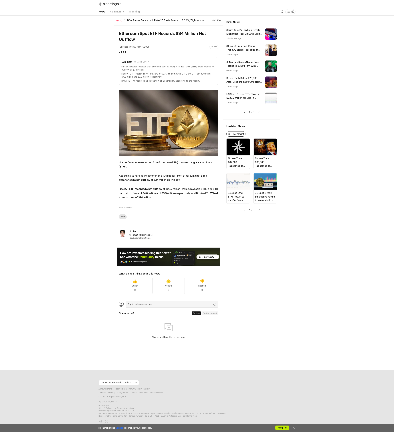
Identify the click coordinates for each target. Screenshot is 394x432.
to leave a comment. (140, 304)
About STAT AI (143, 62)
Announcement (105, 389)
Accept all (282, 428)
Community (117, 11)
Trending (134, 11)
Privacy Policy (122, 393)
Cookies (119, 428)
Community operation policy (138, 389)
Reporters (119, 389)
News (101, 11)
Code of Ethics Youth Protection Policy (147, 393)
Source (214, 47)
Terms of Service (105, 393)
